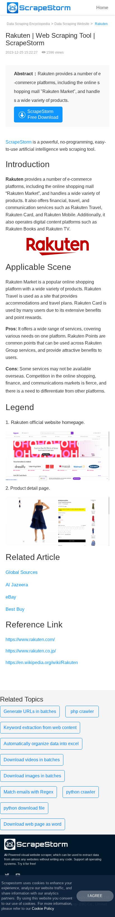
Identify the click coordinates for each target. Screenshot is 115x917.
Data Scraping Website (71, 24)
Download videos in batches (32, 759)
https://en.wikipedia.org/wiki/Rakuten (42, 662)
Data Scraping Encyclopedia (28, 24)
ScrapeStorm (19, 142)
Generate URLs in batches (30, 711)
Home (102, 7)
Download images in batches (32, 775)
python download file (24, 808)
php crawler (82, 711)
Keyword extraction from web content (40, 727)
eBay (11, 597)
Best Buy (15, 609)
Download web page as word (32, 824)
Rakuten (101, 24)
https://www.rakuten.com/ (30, 639)
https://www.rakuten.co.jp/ (31, 651)
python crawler (80, 792)
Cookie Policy (43, 908)
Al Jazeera (17, 584)
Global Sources (22, 572)
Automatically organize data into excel (41, 743)
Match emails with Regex (28, 792)
